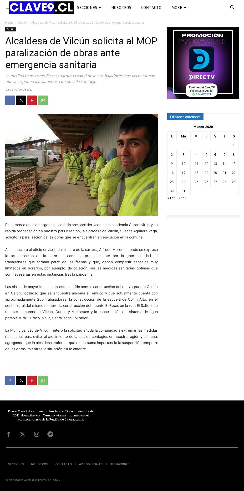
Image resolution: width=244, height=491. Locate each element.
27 (215, 181)
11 (196, 163)
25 (196, 181)
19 (206, 172)
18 (196, 172)
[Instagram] (36, 434)
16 (172, 172)
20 (215, 172)
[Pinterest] (32, 100)
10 (183, 163)
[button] (232, 7)
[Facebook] (10, 100)
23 (172, 181)
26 (206, 181)
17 (183, 172)
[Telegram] (50, 434)
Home (9, 22)
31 (183, 190)
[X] (21, 100)
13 (215, 163)
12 (206, 163)
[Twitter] (22, 434)
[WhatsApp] (43, 100)
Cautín (22, 22)
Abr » (182, 198)
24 (183, 181)
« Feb (171, 198)
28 (224, 181)
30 (172, 190)
